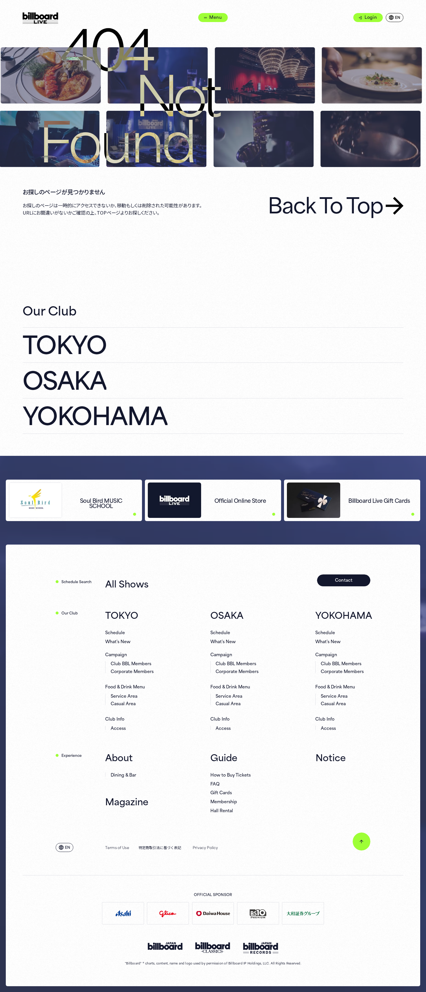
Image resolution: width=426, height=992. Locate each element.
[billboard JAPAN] (165, 946)
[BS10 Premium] (258, 913)
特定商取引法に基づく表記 (160, 847)
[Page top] (361, 841)
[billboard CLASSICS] (212, 947)
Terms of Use (117, 847)
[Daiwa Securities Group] (303, 913)
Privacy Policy (205, 847)
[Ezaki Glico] (168, 913)
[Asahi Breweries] (123, 913)
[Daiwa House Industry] (213, 913)
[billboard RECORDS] (260, 948)
